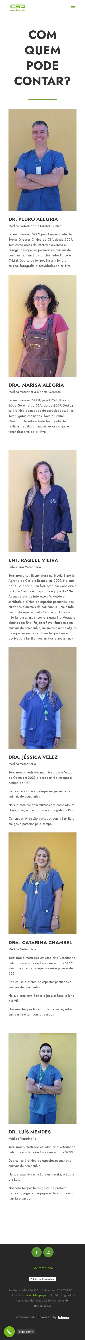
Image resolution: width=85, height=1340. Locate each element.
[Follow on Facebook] (36, 1252)
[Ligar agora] (9, 1331)
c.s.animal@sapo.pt (33, 1295)
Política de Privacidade (42, 1279)
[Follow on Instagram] (48, 1252)
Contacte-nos (42, 1267)
